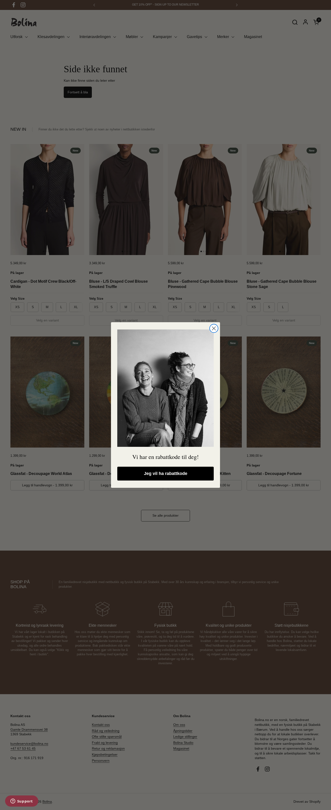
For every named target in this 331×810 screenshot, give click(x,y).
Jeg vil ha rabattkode (165, 473)
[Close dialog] (214, 328)
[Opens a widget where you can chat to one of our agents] (21, 801)
